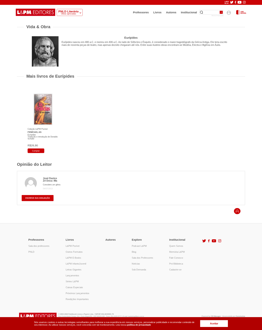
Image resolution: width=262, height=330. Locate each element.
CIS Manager (216, 316)
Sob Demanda (139, 269)
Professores (141, 12)
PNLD (31, 252)
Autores (171, 12)
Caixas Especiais (74, 287)
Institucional (189, 12)
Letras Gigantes (73, 269)
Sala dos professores (38, 246)
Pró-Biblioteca (176, 263)
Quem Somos (176, 246)
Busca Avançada (217, 15)
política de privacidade (139, 324)
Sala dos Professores (142, 257)
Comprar (36, 151)
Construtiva (240, 316)
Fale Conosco (176, 257)
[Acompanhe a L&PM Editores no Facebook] (235, 2)
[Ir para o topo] (236, 212)
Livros (157, 12)
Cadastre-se (175, 269)
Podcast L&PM (139, 246)
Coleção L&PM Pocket (38, 129)
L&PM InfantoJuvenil (76, 263)
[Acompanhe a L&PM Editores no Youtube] (239, 2)
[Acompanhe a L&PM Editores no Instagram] (244, 2)
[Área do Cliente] (229, 13)
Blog (134, 252)
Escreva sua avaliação (37, 198)
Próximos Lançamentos (77, 293)
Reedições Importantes (77, 299)
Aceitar (214, 323)
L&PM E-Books (73, 257)
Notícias (136, 263)
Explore (137, 239)
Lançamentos (72, 275)
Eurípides (32, 135)
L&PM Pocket (72, 246)
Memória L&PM (177, 252)
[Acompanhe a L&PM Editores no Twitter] (232, 2)
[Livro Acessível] (241, 12)
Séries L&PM (72, 281)
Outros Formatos (74, 252)
